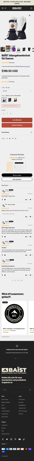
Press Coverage (23, 411)
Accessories (5, 414)
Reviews (21, 414)
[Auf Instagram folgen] (11, 439)
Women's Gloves (6, 402)
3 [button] (17, 280)
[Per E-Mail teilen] (15, 138)
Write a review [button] (17, 175)
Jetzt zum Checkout (17, 125)
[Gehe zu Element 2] (2, 49)
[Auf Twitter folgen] (7, 439)
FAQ (3, 431)
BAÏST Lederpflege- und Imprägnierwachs (14, 328)
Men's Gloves (5, 399)
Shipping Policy (6, 434)
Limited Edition (6, 411)
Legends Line (22, 408)
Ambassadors (22, 405)
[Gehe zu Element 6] (24, 49)
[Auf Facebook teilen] (7, 138)
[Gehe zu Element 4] (13, 48)
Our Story (21, 402)
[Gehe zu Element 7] (29, 49)
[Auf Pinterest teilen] (12, 138)
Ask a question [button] (17, 179)
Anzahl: (3, 110)
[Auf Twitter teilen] (9, 138)
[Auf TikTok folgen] (24, 439)
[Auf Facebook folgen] (3, 439)
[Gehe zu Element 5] (18, 49)
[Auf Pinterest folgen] (15, 439)
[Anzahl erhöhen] (10, 113)
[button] (5, 62)
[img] (5, 194)
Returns (4, 428)
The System (22, 399)
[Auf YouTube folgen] (19, 439)
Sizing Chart (5, 416)
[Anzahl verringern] (4, 113)
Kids (3, 405)
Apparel (4, 408)
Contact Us (4, 425)
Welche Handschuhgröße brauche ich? (11, 105)
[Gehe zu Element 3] (8, 48)
